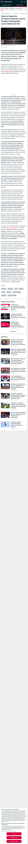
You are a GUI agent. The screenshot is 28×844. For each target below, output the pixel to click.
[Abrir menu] (25, 2)
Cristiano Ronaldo (11, 227)
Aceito (14, 833)
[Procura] (22, 2)
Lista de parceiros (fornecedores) (8, 831)
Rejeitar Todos (14, 837)
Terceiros (7, 821)
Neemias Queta (8, 71)
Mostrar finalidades (14, 841)
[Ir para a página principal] (7, 2)
